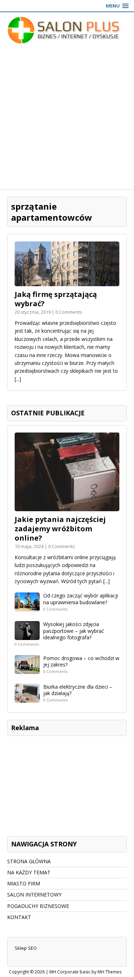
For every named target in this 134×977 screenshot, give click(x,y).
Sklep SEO (26, 948)
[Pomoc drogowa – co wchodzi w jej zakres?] (27, 669)
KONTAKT (19, 917)
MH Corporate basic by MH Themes (85, 972)
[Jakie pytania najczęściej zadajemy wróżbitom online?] (67, 506)
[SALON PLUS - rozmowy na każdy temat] (67, 30)
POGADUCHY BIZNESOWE (38, 906)
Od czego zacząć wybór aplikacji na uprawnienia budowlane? (80, 598)
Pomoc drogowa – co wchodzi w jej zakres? (81, 661)
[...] (18, 379)
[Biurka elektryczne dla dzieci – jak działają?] (27, 698)
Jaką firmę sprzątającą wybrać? (56, 298)
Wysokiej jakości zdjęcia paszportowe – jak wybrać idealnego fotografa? (73, 630)
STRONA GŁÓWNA (29, 861)
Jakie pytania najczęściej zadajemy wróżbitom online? (60, 528)
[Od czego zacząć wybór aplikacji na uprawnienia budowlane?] (27, 607)
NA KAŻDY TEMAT (28, 872)
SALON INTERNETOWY (34, 894)
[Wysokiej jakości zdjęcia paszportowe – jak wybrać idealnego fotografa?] (27, 635)
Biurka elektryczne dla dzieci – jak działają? (77, 690)
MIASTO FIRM (23, 883)
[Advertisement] (67, 119)
